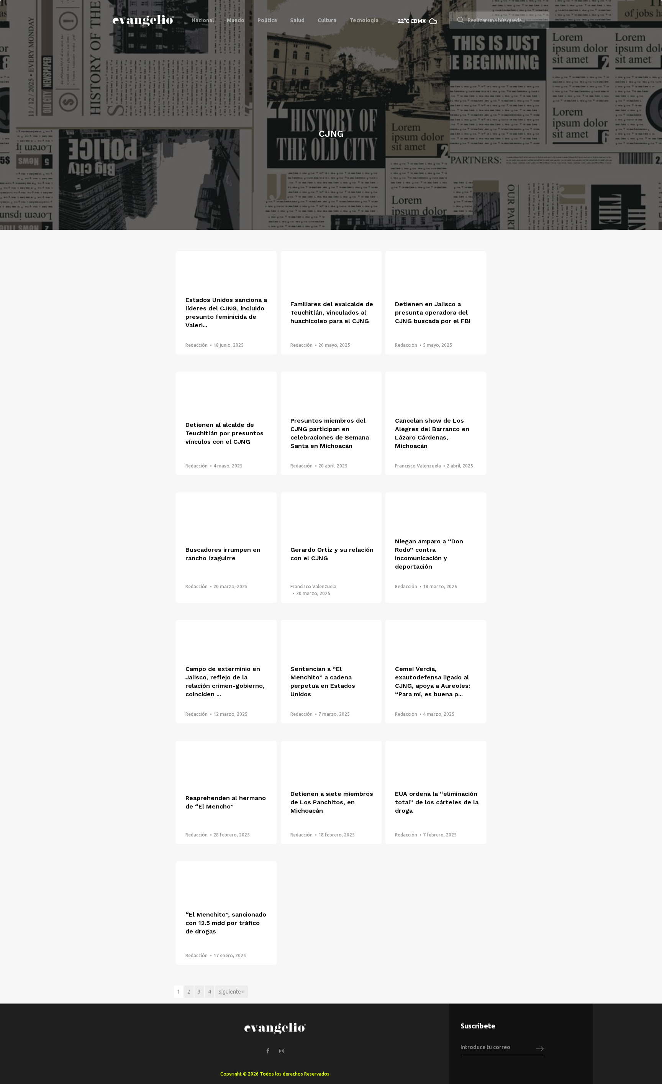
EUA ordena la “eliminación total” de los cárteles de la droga (436, 802)
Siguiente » (231, 992)
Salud (297, 20)
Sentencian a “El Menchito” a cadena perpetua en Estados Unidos (322, 681)
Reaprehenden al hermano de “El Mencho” (225, 802)
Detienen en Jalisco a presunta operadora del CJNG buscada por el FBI (433, 312)
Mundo (235, 20)
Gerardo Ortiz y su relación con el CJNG (332, 554)
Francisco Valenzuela (418, 465)
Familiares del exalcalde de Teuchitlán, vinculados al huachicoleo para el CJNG (331, 312)
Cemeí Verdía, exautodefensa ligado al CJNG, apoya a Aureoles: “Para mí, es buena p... (432, 681)
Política (267, 20)
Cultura (327, 20)
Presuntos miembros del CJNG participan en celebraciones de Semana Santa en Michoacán (329, 433)
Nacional (203, 20)
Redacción (196, 345)
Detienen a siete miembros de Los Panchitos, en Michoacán (331, 802)
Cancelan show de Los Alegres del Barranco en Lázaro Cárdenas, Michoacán (432, 433)
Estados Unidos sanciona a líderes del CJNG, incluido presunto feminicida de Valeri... (226, 312)
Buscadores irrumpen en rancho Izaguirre (223, 554)
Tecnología (364, 20)
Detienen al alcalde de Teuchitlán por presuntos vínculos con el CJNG (224, 433)
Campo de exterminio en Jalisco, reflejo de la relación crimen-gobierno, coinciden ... (225, 681)
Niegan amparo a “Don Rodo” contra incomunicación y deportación (429, 554)
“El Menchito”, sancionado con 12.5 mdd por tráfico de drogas (225, 923)
